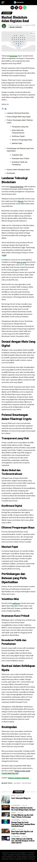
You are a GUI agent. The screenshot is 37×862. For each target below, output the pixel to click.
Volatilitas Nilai (17, 155)
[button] (3, 3)
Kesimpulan (11, 173)
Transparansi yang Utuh (20, 127)
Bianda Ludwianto (16, 27)
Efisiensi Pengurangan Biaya (22, 140)
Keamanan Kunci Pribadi (20, 158)
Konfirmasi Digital (18, 136)
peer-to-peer (21, 262)
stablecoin (16, 603)
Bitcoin (20, 201)
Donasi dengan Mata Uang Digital (18, 117)
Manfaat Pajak (17, 143)
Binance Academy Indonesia (18, 778)
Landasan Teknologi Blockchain (18, 113)
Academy (17, 783)
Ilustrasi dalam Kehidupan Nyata (18, 170)
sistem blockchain (16, 186)
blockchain (13, 56)
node (4, 255)
